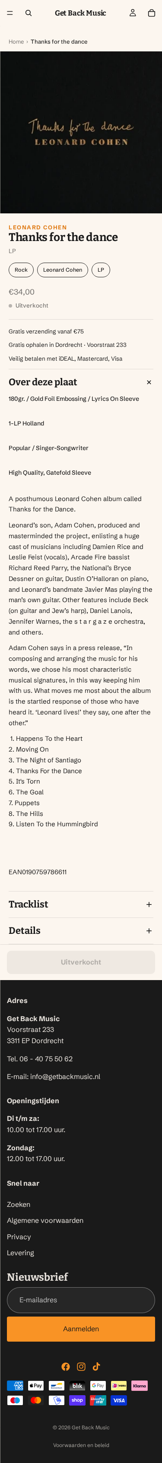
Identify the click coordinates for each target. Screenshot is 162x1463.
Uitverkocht (81, 962)
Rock (21, 270)
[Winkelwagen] (151, 12)
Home (16, 41)
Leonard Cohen (38, 227)
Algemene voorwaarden (45, 1220)
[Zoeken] (28, 12)
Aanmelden (81, 1328)
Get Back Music (91, 1427)
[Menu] (10, 13)
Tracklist (28, 904)
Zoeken (18, 1204)
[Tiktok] (96, 1366)
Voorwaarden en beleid (81, 1445)
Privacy (19, 1236)
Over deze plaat (43, 382)
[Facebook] (65, 1366)
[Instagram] (81, 1366)
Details (25, 930)
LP (101, 270)
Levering (20, 1253)
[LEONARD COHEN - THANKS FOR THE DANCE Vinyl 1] (81, 132)
